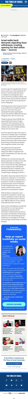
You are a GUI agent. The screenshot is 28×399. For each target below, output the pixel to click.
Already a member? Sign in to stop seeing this (14, 308)
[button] (26, 2)
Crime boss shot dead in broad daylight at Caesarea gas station (8, 348)
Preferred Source (8, 54)
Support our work (14, 304)
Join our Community (6, 5)
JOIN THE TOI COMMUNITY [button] (14, 363)
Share (5, 62)
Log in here (18, 366)
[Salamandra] (22, 393)
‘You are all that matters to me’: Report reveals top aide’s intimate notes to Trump (20, 349)
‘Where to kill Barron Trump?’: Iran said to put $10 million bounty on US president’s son (20, 331)
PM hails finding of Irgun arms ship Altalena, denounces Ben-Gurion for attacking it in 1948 (8, 331)
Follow (12, 58)
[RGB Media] (11, 393)
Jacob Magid (5, 58)
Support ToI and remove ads (21, 5)
